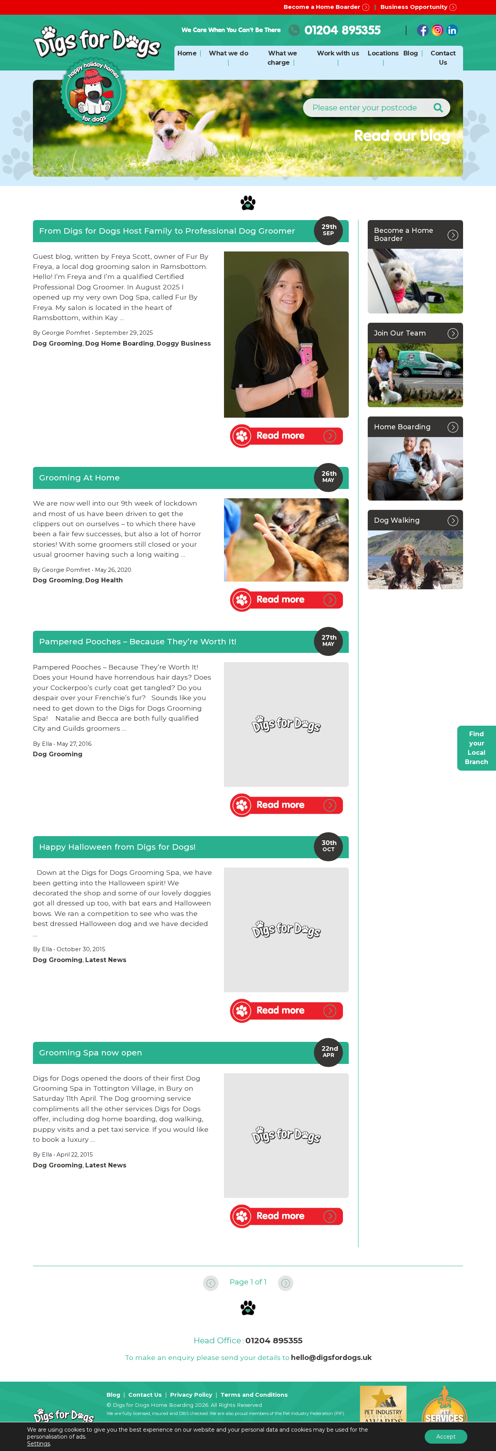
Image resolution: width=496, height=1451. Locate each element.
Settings (38, 1443)
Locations (383, 53)
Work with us (338, 53)
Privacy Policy (191, 1394)
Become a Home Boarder (323, 6)
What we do (228, 53)
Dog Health (104, 580)
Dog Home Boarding (119, 343)
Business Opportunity (415, 6)
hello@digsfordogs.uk (331, 1357)
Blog (410, 53)
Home (186, 53)
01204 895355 (343, 30)
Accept (446, 1436)
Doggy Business (184, 343)
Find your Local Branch (476, 748)
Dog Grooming (58, 343)
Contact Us (145, 1394)
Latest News (105, 960)
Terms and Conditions (254, 1394)
